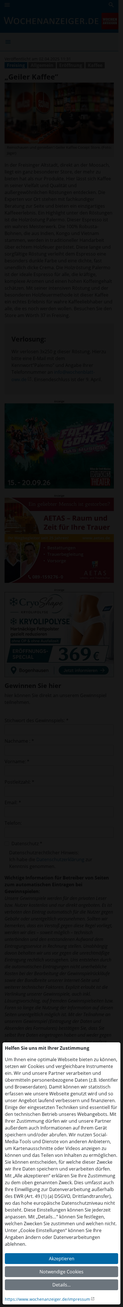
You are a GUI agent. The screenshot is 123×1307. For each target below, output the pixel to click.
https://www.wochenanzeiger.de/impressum (47, 1299)
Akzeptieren (61, 1258)
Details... (61, 1285)
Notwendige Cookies (61, 1272)
